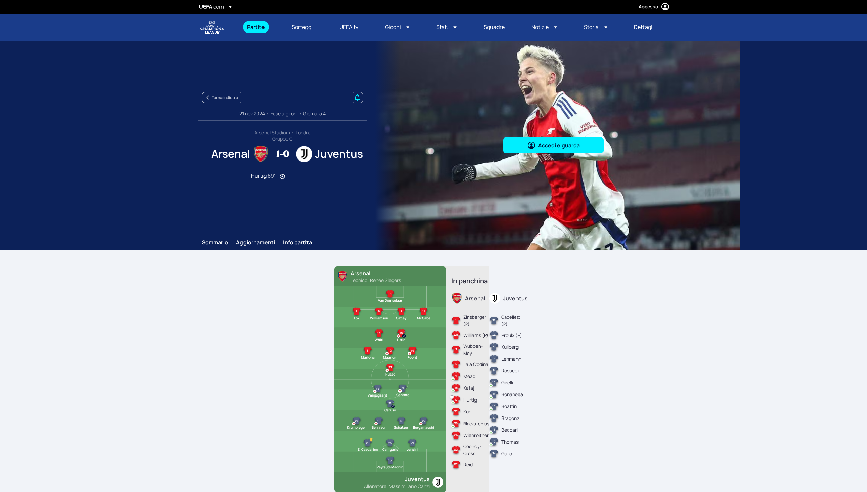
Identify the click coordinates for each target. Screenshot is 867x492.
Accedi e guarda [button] (559, 145)
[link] (255, 27)
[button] (397, 27)
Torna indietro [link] (225, 97)
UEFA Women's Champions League (212, 27)
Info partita (297, 243)
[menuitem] (260, 27)
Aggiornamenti (255, 243)
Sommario (215, 243)
